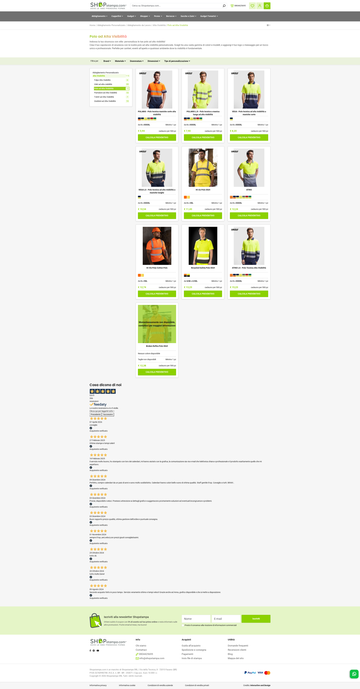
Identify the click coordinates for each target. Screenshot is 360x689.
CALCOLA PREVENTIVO (157, 137)
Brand (107, 61)
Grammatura (136, 61)
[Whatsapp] (354, 674)
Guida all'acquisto (191, 645)
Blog (230, 654)
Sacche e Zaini (187, 16)
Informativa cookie (127, 685)
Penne (157, 16)
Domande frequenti (238, 645)
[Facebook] (90, 650)
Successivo (108, 414)
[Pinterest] (94, 650)
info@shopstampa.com (151, 658)
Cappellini (116, 16)
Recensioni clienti (237, 649)
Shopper (144, 16)
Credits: (256, 685)
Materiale (119, 61)
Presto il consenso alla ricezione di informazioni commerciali (211, 625)
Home (92, 25)
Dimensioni (153, 61)
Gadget (130, 16)
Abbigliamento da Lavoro (139, 25)
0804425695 (240, 5)
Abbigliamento (98, 16)
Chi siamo (141, 645)
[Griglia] (268, 25)
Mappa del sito (236, 658)
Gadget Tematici (208, 16)
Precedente (96, 414)
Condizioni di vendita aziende (160, 685)
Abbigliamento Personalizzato (111, 25)
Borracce (170, 16)
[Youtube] (98, 650)
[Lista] (269, 25)
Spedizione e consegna (194, 649)
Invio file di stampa (192, 658)
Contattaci (141, 649)
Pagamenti (187, 654)
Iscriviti (256, 618)
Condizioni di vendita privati (197, 685)
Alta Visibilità (159, 25)
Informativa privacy (98, 685)
